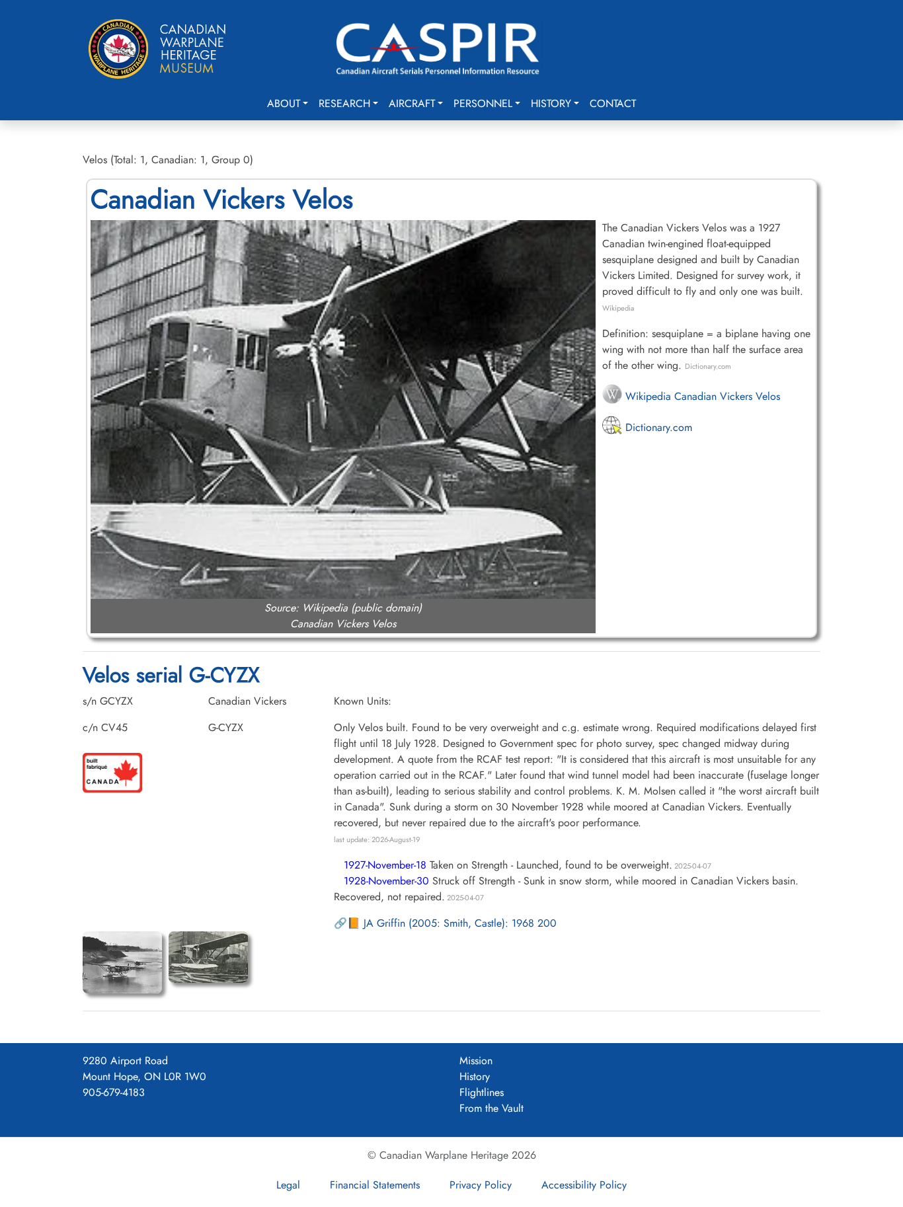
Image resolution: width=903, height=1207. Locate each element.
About (283, 103)
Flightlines (481, 1092)
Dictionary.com (657, 427)
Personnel (482, 103)
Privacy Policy (481, 1184)
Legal (288, 1184)
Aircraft (412, 103)
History (551, 103)
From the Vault (491, 1108)
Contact (613, 103)
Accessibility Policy (584, 1184)
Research (344, 103)
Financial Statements (375, 1184)
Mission (475, 1060)
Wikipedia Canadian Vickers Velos (701, 396)
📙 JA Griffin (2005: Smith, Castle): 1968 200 (452, 923)
